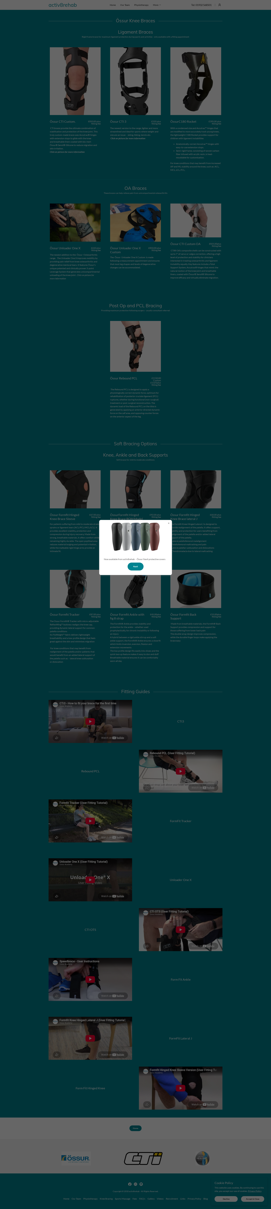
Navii (135, 566)
